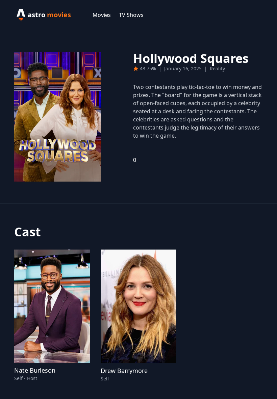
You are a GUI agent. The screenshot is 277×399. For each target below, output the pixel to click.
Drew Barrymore (124, 371)
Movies (102, 15)
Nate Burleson (34, 370)
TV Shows (131, 15)
